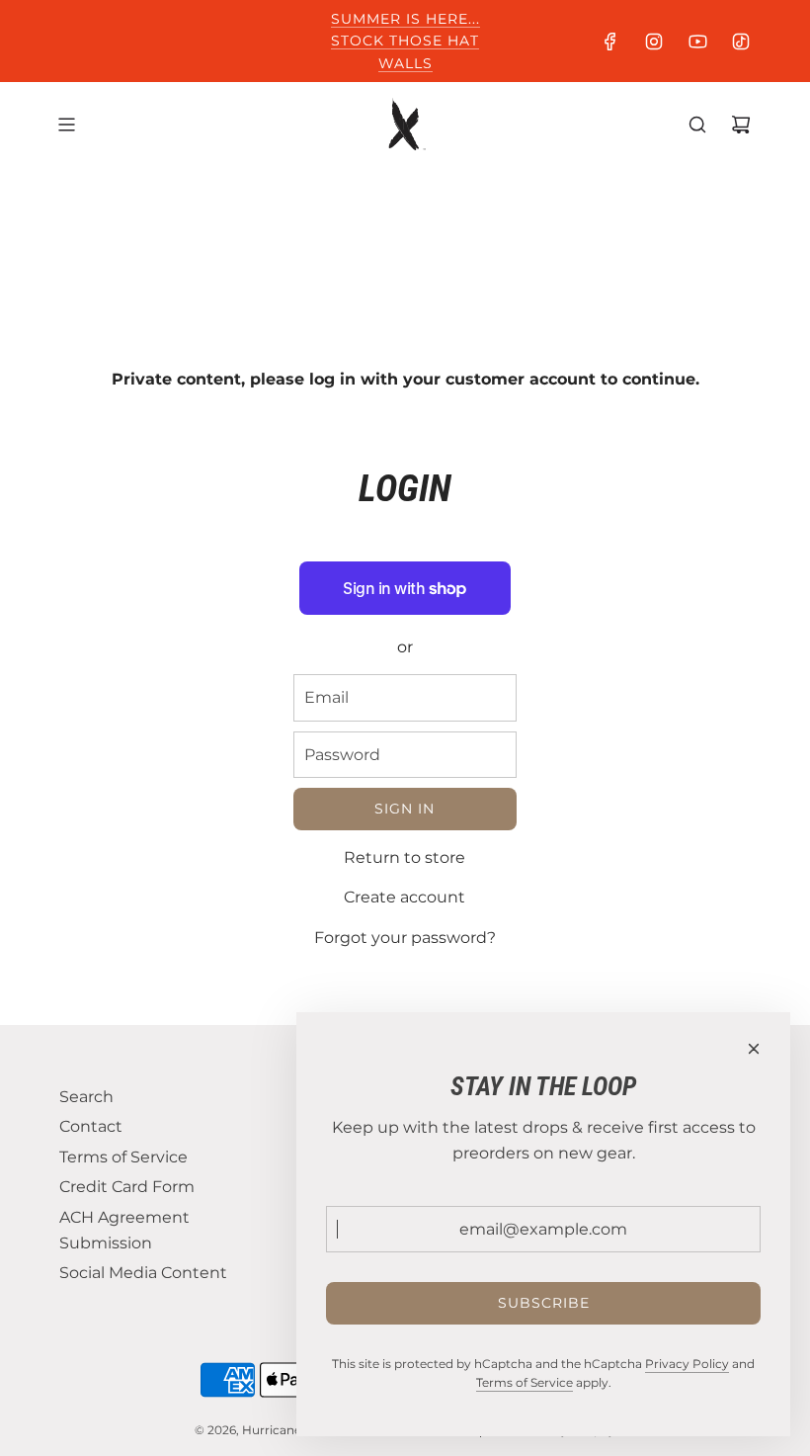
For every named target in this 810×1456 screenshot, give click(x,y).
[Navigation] (66, 124)
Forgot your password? (405, 937)
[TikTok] (741, 41)
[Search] (697, 124)
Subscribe (544, 1303)
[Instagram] (654, 41)
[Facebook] (610, 41)
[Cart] (741, 124)
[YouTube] (697, 41)
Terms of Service (524, 1382)
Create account (404, 897)
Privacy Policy (687, 1363)
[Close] (753, 1049)
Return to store (404, 857)
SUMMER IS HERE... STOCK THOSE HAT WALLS (405, 41)
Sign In (404, 808)
